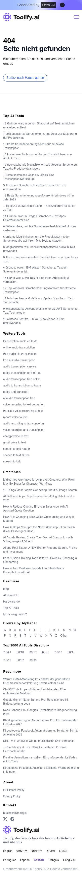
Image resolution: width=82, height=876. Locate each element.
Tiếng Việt (69, 860)
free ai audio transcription (19, 360)
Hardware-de (11, 601)
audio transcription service (19, 366)
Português (9, 860)
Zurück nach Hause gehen (25, 77)
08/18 (20, 652)
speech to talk (12, 461)
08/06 (33, 660)
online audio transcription (19, 347)
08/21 (7, 652)
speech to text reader (16, 449)
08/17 (33, 652)
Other (63, 635)
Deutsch (39, 859)
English (7, 851)
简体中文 (21, 851)
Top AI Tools (11, 608)
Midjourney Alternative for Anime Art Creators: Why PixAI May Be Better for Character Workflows (39, 481)
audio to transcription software (22, 385)
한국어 (51, 851)
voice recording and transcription (23, 430)
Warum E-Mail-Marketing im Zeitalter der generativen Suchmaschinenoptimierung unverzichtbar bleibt (36, 681)
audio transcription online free (22, 373)
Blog (6, 589)
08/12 (58, 652)
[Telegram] (12, 819)
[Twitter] (5, 819)
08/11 (71, 652)
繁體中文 (37, 851)
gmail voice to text (14, 442)
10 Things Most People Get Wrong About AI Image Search (40, 490)
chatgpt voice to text (15, 436)
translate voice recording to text (23, 411)
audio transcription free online (22, 379)
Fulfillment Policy (13, 790)
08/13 (45, 652)
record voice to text (15, 417)
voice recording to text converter (23, 404)
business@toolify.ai (15, 813)
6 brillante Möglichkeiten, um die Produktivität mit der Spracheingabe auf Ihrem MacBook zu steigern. (36, 238)
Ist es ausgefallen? (15, 614)
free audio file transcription (20, 354)
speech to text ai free (16, 455)
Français (53, 860)
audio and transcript (15, 392)
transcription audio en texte (20, 341)
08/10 (7, 660)
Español (25, 860)
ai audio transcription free (19, 398)
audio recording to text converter (23, 423)
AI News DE (10, 595)
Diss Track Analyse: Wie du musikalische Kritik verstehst (38, 741)
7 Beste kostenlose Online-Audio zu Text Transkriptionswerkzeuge (28, 177)
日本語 (63, 851)
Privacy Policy (11, 796)
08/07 (20, 660)
